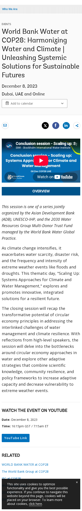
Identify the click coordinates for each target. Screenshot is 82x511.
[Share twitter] (45, 125)
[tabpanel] (41, 300)
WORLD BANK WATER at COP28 (25, 464)
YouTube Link (15, 438)
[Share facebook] (55, 125)
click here (35, 504)
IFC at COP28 (11, 478)
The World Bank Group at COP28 (25, 471)
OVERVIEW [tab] (41, 191)
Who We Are (9, 9)
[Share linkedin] (66, 125)
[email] (5, 125)
